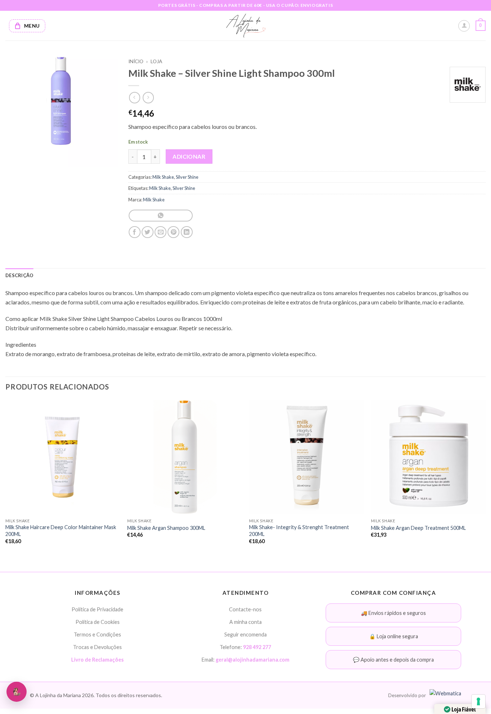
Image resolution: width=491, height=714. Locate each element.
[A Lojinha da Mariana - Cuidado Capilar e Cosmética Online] (245, 26)
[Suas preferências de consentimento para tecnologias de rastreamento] (478, 701)
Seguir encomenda (245, 634)
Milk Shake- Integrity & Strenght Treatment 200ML (299, 530)
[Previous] (5, 478)
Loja (156, 61)
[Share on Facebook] (135, 232)
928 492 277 (257, 647)
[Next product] (134, 97)
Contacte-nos (245, 609)
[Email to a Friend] (160, 232)
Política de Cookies (97, 622)
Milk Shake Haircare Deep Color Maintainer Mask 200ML (60, 530)
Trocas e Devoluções (97, 647)
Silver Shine (187, 177)
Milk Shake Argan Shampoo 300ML (166, 528)
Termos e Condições (97, 634)
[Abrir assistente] (16, 692)
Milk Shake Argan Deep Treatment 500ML (418, 528)
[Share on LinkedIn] (187, 232)
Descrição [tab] (19, 275)
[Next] (485, 478)
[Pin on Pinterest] (173, 232)
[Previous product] (148, 97)
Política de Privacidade (97, 609)
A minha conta (245, 622)
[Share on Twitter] (147, 232)
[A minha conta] (464, 26)
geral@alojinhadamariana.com (252, 660)
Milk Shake (163, 177)
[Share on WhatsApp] (160, 215)
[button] (481, 26)
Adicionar (189, 156)
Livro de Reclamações (97, 660)
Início (135, 61)
